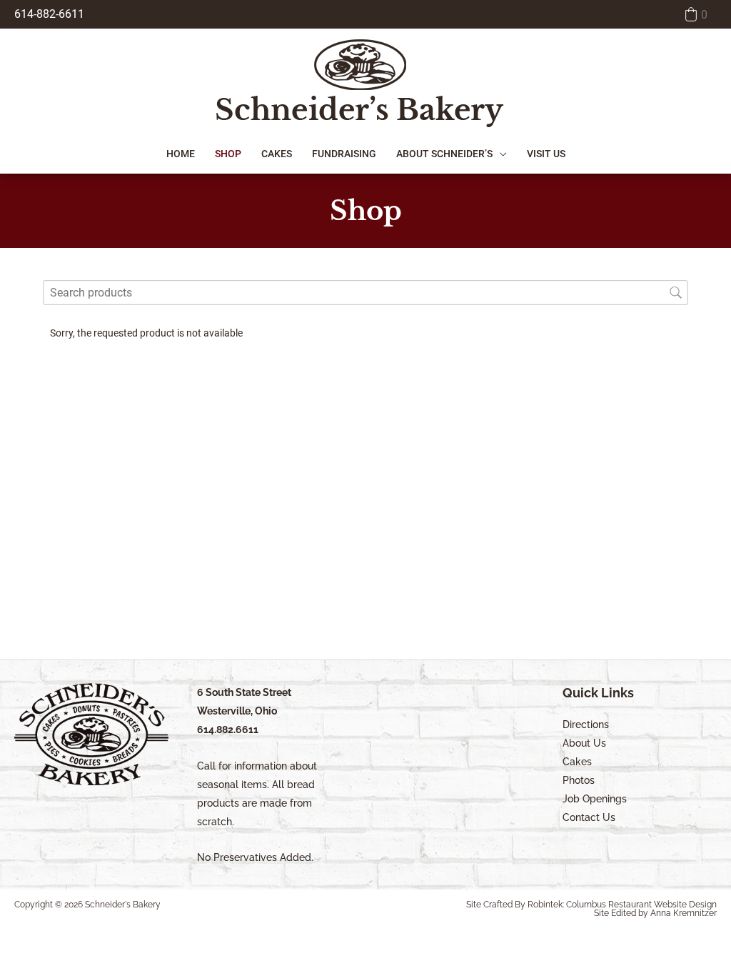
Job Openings (595, 799)
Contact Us (589, 817)
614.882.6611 (227, 729)
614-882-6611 (49, 14)
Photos (579, 780)
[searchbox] (365, 292)
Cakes (577, 761)
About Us (584, 743)
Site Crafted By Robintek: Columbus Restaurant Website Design (591, 905)
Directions (586, 724)
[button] (695, 14)
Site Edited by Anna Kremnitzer (655, 913)
